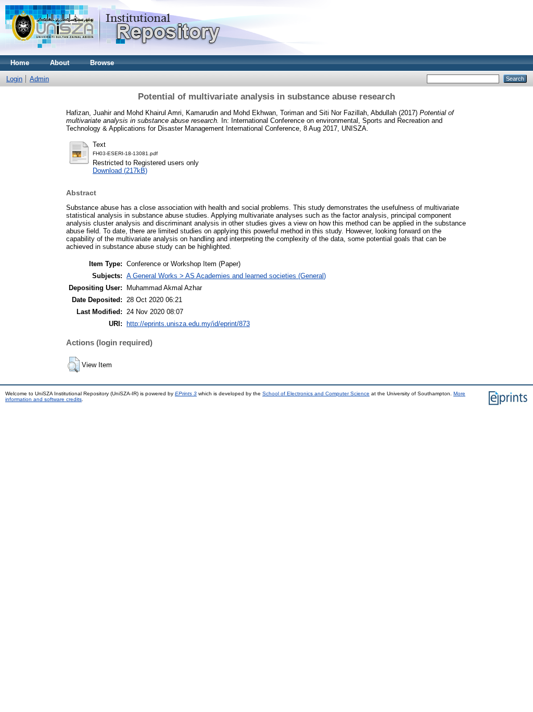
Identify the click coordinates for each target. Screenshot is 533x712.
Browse (102, 63)
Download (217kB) (120, 170)
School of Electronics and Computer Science (316, 393)
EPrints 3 (186, 393)
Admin (39, 79)
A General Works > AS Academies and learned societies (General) (226, 276)
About (59, 63)
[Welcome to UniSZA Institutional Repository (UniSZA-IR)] (113, 53)
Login (14, 79)
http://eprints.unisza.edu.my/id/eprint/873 (188, 324)
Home (19, 63)
